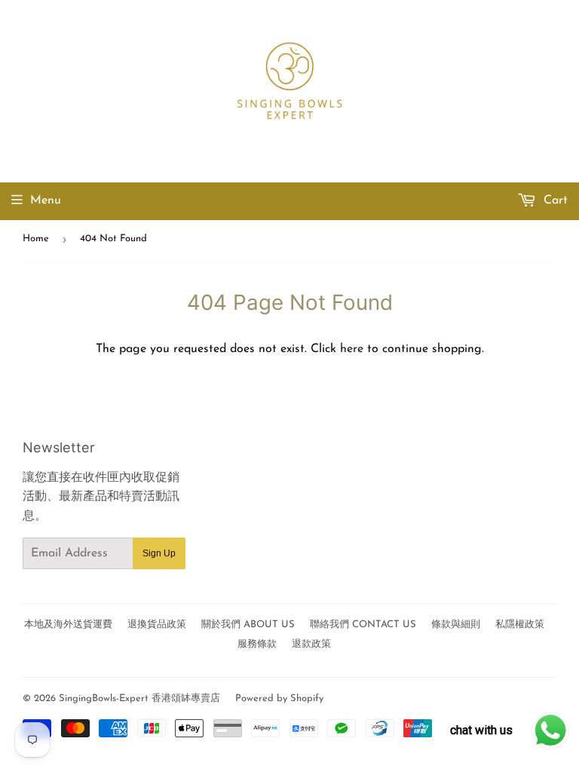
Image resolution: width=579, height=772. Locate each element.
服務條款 (257, 644)
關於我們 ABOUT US (248, 625)
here (351, 349)
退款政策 (311, 644)
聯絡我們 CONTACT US (363, 625)
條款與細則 (455, 625)
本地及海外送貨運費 (68, 625)
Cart (554, 201)
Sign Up (159, 553)
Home (36, 239)
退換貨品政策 (156, 625)
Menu (45, 201)
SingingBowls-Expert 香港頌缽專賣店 (139, 698)
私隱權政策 (519, 625)
